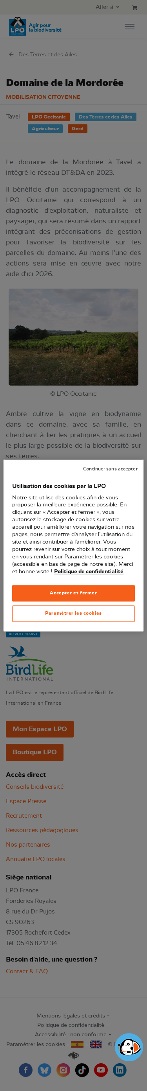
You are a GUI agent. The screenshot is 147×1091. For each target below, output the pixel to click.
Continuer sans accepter (110, 469)
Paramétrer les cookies (73, 613)
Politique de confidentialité (88, 572)
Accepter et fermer (73, 593)
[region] (73, 545)
